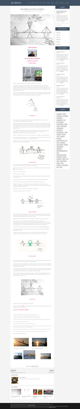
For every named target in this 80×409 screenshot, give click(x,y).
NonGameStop (59, 157)
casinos (58, 126)
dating (66, 132)
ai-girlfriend (65, 116)
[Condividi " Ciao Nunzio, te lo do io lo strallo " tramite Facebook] (32, 366)
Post (67, 159)
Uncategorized (65, 165)
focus (58, 136)
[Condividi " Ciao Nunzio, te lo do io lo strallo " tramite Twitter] (34, 366)
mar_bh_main (62, 142)
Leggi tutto (63, 21)
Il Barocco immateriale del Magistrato (37, 396)
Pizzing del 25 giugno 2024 (26, 396)
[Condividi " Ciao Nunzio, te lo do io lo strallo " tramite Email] (36, 366)
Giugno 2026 (58, 37)
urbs (58, 167)
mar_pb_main (59, 148)
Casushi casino (63, 126)
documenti (59, 134)
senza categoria (63, 161)
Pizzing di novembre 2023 (15, 396)
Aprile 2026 (58, 41)
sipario (58, 163)
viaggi (61, 167)
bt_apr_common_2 (60, 124)
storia (62, 163)
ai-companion (59, 116)
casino (66, 124)
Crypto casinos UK (60, 132)
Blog (64, 120)
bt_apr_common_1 (60, 122)
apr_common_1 (59, 118)
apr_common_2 (59, 120)
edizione (63, 134)
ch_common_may (60, 128)
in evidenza (59, 138)
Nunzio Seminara (22, 377)
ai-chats (64, 114)
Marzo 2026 (58, 44)
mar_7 (66, 140)
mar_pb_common (60, 146)
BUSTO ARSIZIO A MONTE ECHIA (48, 396)
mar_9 (58, 142)
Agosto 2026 (58, 32)
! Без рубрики (59, 114)
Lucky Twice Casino (60, 140)
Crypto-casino (59, 130)
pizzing (63, 159)
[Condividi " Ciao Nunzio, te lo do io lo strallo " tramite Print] (38, 366)
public (58, 161)
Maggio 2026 (58, 39)
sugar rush (59, 165)
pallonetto (59, 159)
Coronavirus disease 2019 (60, 51)
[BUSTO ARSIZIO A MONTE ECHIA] (48, 392)
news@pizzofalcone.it (31, 405)
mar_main (66, 144)
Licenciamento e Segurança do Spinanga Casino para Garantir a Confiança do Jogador (61, 12)
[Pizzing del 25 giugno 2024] (27, 392)
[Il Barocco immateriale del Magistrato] (38, 392)
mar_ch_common (60, 144)
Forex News (62, 136)
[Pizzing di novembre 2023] (16, 392)
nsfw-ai (64, 157)
